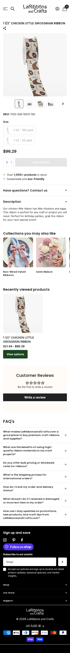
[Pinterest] (13, 540)
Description (12, 202)
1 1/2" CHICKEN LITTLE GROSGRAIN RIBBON (18, 339)
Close (35, 585)
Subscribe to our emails (17, 554)
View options (15, 354)
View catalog (5, 8)
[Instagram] (5, 540)
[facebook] (22, 540)
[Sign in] (57, 8)
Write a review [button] (35, 397)
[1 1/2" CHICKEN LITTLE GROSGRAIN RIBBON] (23, 313)
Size (6, 121)
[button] (63, 104)
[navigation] (19, 104)
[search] (12, 8)
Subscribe (62, 562)
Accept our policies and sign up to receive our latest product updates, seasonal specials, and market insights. (36, 572)
